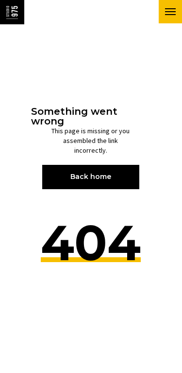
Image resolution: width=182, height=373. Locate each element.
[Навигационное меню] (170, 11)
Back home (90, 176)
